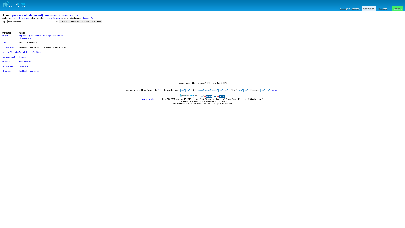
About (274, 90)
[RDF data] (219, 97)
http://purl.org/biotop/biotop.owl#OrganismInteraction (41, 36)
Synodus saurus (26, 62)
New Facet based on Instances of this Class (80, 22)
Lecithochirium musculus (29, 71)
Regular (22, 57)
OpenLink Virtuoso (150, 99)
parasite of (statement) (27, 15)
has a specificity (9, 57)
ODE (160, 90)
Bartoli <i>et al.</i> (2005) (30, 52)
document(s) (88, 18)
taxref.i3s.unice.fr (54, 18)
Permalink (73, 15)
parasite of (23, 66)
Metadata (382, 8)
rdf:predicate (7, 66)
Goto (47, 15)
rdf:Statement (23, 18)
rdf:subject (6, 71)
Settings (397, 8)
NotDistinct (63, 15)
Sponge (53, 15)
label (4, 43)
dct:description (8, 47)
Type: (4, 22)
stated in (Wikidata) (10, 52)
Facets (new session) (349, 8)
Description (368, 8)
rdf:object (6, 62)
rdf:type (5, 36)
